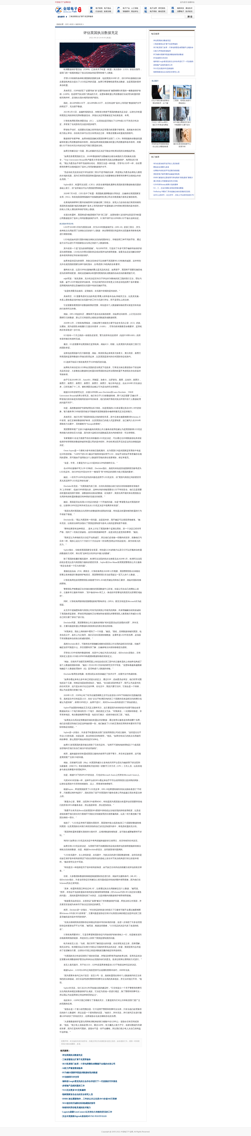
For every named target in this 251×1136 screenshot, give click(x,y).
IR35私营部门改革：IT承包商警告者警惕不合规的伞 (173, 47)
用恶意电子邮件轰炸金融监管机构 (166, 174)
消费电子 (180, 11)
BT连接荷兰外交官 (70, 1077)
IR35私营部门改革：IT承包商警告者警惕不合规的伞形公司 (88, 1064)
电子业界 (153, 8)
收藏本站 (191, 2)
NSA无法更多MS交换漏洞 (74, 1090)
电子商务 (153, 11)
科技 (72, 24)
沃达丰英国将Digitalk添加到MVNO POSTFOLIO (84, 1116)
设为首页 (183, 2)
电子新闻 (99, 8)
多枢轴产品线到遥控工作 (73, 1086)
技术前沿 (188, 11)
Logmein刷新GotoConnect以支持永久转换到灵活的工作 (87, 1112)
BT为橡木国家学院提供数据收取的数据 (79, 1072)
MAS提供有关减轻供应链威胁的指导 (78, 1103)
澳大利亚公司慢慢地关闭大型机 (165, 181)
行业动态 (99, 11)
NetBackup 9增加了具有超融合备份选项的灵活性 (171, 192)
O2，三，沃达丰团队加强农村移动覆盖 (168, 188)
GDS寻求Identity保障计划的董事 (165, 185)
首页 (67, 24)
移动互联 (161, 11)
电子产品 (126, 8)
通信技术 (188, 8)
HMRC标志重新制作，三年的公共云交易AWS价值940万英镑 (89, 1099)
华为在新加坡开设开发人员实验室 (166, 164)
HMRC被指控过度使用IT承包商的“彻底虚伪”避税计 (173, 178)
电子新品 (107, 8)
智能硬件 (126, 11)
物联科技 (180, 8)
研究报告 (161, 8)
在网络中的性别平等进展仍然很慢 (166, 171)
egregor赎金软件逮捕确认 (79, 16)
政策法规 (107, 11)
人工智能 (134, 8)
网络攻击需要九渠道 (161, 167)
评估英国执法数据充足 (72, 1055)
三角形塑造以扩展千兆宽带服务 (76, 1059)
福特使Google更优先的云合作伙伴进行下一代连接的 (173, 61)
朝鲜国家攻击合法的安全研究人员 (77, 1094)
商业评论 (134, 11)
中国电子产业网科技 (63, 2)
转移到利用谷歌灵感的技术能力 (76, 1107)
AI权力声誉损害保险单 (72, 1068)
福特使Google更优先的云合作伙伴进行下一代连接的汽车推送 (89, 1081)
